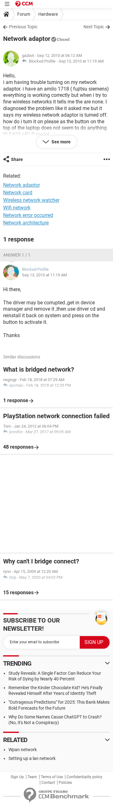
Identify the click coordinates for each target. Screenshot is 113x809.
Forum (23, 14)
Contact (48, 782)
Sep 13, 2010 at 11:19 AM (81, 61)
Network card (17, 193)
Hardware (48, 14)
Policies (65, 782)
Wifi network (16, 208)
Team (32, 777)
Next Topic (93, 26)
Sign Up (17, 777)
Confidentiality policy (84, 777)
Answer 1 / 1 (16, 255)
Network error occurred (28, 215)
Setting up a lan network (32, 758)
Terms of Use (52, 777)
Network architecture (26, 223)
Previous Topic (23, 26)
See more (61, 141)
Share (17, 159)
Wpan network (22, 749)
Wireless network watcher (31, 200)
